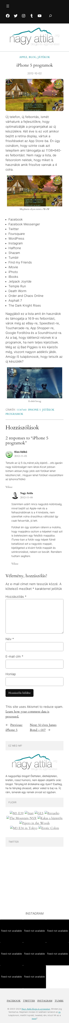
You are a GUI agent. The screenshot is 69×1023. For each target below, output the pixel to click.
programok (14, 414)
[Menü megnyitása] (8, 6)
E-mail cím (14, 656)
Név (10, 639)
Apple (23, 57)
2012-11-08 (26, 497)
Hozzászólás (16, 596)
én (60, 1012)
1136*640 (21, 410)
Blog (32, 57)
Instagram (44, 1000)
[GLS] (39, 813)
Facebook (14, 1000)
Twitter (29, 1000)
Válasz (9, 487)
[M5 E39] (17, 813)
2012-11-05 (20, 456)
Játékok (44, 57)
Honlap (11, 674)
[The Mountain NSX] (21, 818)
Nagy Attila (26, 493)
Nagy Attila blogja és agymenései (36, 1009)
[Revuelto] (52, 813)
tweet (34, 1018)
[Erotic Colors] (48, 828)
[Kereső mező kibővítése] (50, 16)
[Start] (29, 813)
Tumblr (60, 1000)
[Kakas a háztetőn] (50, 818)
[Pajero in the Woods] (34, 823)
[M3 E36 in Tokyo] (23, 828)
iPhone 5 (34, 410)
